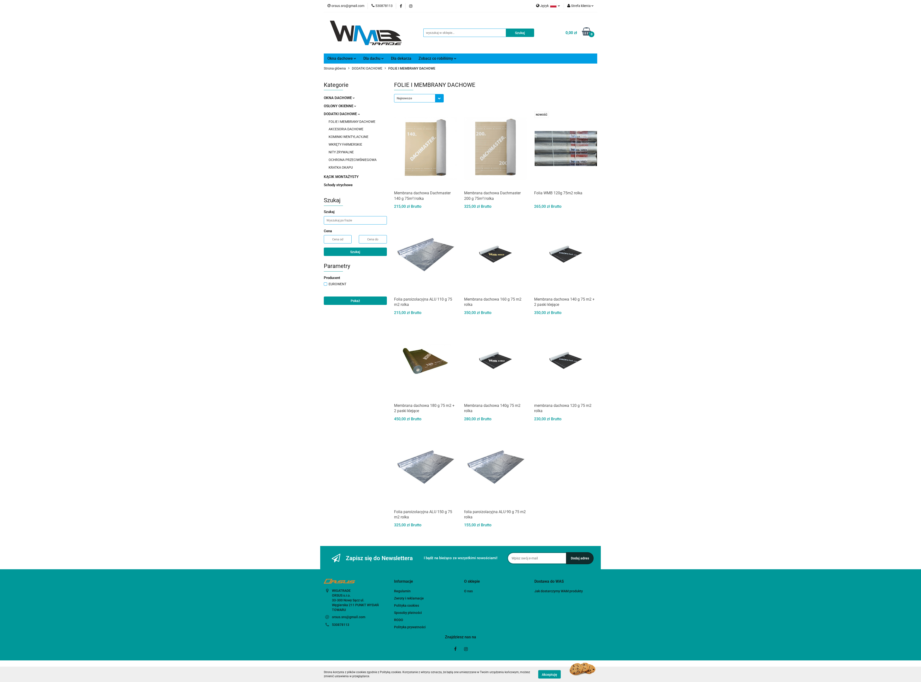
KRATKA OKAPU (341, 167)
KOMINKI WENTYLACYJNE (348, 137)
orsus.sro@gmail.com (348, 617)
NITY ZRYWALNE (341, 152)
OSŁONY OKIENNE (339, 106)
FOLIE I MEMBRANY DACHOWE (352, 122)
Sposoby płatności (408, 613)
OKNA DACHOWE (338, 98)
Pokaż (355, 301)
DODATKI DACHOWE (341, 114)
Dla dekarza (401, 58)
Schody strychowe (338, 185)
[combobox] (419, 98)
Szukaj (355, 252)
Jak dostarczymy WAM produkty (558, 591)
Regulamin (402, 591)
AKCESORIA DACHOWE (346, 129)
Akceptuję (549, 674)
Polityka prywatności (410, 627)
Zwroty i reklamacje (409, 598)
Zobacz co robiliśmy (436, 58)
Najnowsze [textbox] (404, 98)
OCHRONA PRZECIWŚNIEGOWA (353, 160)
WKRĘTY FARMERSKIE (345, 144)
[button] (403, 581)
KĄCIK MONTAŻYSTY (341, 177)
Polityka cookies (406, 605)
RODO (398, 620)
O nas (468, 591)
